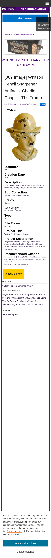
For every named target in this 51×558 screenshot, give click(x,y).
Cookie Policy (17, 534)
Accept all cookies (25, 543)
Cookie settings (14, 531)
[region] (25, 534)
